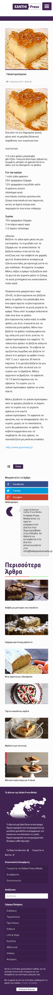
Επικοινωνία (14, 880)
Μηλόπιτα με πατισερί (16, 745)
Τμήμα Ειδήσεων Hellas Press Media (32, 511)
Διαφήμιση (13, 874)
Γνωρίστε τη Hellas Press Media (24, 868)
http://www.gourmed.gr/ (19, 447)
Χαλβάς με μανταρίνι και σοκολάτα (21, 607)
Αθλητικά (12, 947)
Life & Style (13, 935)
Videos (10, 953)
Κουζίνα (11, 941)
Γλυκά (18, 466)
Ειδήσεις (12, 910)
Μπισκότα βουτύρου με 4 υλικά (20, 780)
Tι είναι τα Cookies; (29, 983)
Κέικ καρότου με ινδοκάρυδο (18, 676)
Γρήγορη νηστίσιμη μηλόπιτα (18, 642)
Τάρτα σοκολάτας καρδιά (17, 711)
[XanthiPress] (26, 6)
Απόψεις (12, 959)
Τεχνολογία (13, 916)
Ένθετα (11, 928)
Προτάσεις (13, 922)
